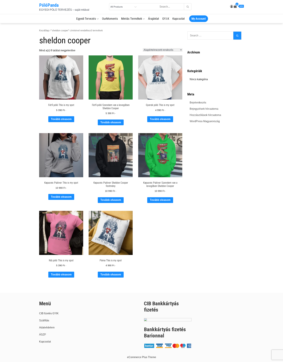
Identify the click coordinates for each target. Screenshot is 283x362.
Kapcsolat (178, 18)
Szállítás (44, 320)
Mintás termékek (131, 18)
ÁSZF (42, 334)
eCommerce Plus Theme (141, 357)
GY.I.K (165, 18)
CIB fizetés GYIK (49, 313)
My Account (198, 18)
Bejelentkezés (198, 102)
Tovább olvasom (61, 119)
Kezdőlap (44, 30)
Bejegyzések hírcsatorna (204, 108)
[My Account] (231, 6)
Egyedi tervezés (86, 18)
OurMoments (110, 18)
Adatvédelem (47, 327)
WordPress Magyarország (205, 121)
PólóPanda (49, 5)
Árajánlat (153, 18)
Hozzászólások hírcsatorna (205, 115)
